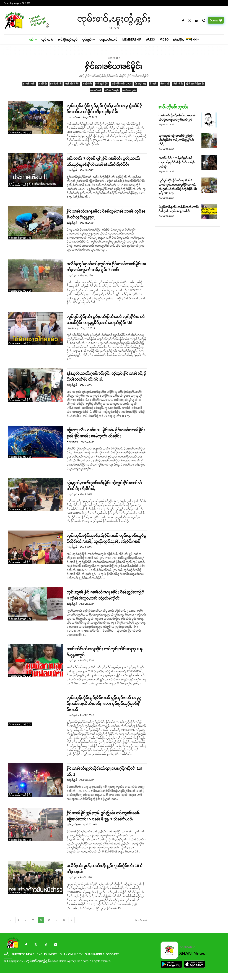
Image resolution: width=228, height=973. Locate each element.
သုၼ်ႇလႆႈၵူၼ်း (129, 90)
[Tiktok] (46, 945)
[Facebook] (182, 21)
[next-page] (72, 920)
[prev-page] (11, 920)
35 (49, 920)
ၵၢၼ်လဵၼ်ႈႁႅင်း (72, 83)
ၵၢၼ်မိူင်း (42, 83)
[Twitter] (36, 945)
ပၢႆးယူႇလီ (164, 83)
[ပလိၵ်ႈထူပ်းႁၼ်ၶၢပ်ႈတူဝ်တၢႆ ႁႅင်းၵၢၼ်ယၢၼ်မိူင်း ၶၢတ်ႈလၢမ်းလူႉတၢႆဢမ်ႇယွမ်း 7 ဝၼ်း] (35, 275)
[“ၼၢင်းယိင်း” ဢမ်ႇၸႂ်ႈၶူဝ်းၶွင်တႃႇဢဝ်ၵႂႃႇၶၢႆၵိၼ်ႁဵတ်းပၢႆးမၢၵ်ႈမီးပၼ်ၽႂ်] (209, 162)
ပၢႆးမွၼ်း (153, 83)
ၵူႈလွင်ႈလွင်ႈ (29, 83)
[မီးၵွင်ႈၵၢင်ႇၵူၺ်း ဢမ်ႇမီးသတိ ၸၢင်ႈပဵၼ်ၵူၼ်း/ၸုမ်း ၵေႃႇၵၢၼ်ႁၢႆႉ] (209, 211)
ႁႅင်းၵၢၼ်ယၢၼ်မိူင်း (20, 132)
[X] (189, 21)
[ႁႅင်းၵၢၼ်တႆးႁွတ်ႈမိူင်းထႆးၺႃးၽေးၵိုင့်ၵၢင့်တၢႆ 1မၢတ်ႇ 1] (35, 780)
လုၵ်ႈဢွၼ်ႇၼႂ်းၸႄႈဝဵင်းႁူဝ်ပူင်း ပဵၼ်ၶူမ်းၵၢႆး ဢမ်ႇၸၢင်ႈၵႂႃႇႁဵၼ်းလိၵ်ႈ (176, 140)
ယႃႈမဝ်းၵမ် (96, 90)
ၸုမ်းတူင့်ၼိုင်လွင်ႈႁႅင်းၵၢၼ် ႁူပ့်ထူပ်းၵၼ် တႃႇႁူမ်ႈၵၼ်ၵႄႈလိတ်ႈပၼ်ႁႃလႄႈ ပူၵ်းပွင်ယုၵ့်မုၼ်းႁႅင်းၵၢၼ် (104, 704)
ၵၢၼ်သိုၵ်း (87, 83)
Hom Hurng (72, 328)
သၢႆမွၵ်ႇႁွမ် (72, 170)
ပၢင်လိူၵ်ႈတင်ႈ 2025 (122, 83)
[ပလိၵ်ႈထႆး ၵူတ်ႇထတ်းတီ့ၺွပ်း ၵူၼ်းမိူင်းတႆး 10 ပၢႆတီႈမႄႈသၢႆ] (35, 877)
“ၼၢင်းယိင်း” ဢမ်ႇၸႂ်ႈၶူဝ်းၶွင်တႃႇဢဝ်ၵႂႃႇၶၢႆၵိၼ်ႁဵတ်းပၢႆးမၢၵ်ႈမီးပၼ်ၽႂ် (177, 162)
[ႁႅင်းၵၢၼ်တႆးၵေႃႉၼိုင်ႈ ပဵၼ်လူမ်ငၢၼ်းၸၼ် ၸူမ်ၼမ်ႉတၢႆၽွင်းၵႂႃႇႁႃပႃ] (35, 223)
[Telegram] (55, 945)
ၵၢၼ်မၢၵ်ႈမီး (56, 83)
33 (33, 920)
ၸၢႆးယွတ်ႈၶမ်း (74, 117)
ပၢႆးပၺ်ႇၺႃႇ (141, 83)
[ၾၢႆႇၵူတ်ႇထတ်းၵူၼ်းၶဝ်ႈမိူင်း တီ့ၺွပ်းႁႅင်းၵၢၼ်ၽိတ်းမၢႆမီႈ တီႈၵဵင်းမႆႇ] (35, 494)
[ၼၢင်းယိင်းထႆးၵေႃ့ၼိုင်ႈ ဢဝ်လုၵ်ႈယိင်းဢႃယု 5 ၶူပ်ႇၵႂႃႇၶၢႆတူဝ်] (35, 660)
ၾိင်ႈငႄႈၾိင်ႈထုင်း (195, 83)
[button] (204, 20)
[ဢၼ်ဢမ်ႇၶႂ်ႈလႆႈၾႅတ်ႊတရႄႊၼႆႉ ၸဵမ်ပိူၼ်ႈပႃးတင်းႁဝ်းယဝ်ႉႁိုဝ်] (209, 120)
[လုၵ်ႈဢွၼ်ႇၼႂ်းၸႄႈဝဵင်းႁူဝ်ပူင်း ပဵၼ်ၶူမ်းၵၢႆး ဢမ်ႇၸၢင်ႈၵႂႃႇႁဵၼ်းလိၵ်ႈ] (209, 140)
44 (64, 920)
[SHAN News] (30, 20)
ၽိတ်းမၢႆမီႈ (177, 83)
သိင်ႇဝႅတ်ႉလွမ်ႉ (112, 90)
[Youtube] (196, 21)
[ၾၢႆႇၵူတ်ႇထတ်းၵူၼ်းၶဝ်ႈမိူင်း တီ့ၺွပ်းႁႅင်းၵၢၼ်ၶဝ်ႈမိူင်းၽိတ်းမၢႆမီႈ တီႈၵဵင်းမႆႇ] (35, 385)
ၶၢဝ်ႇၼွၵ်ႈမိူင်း (102, 83)
